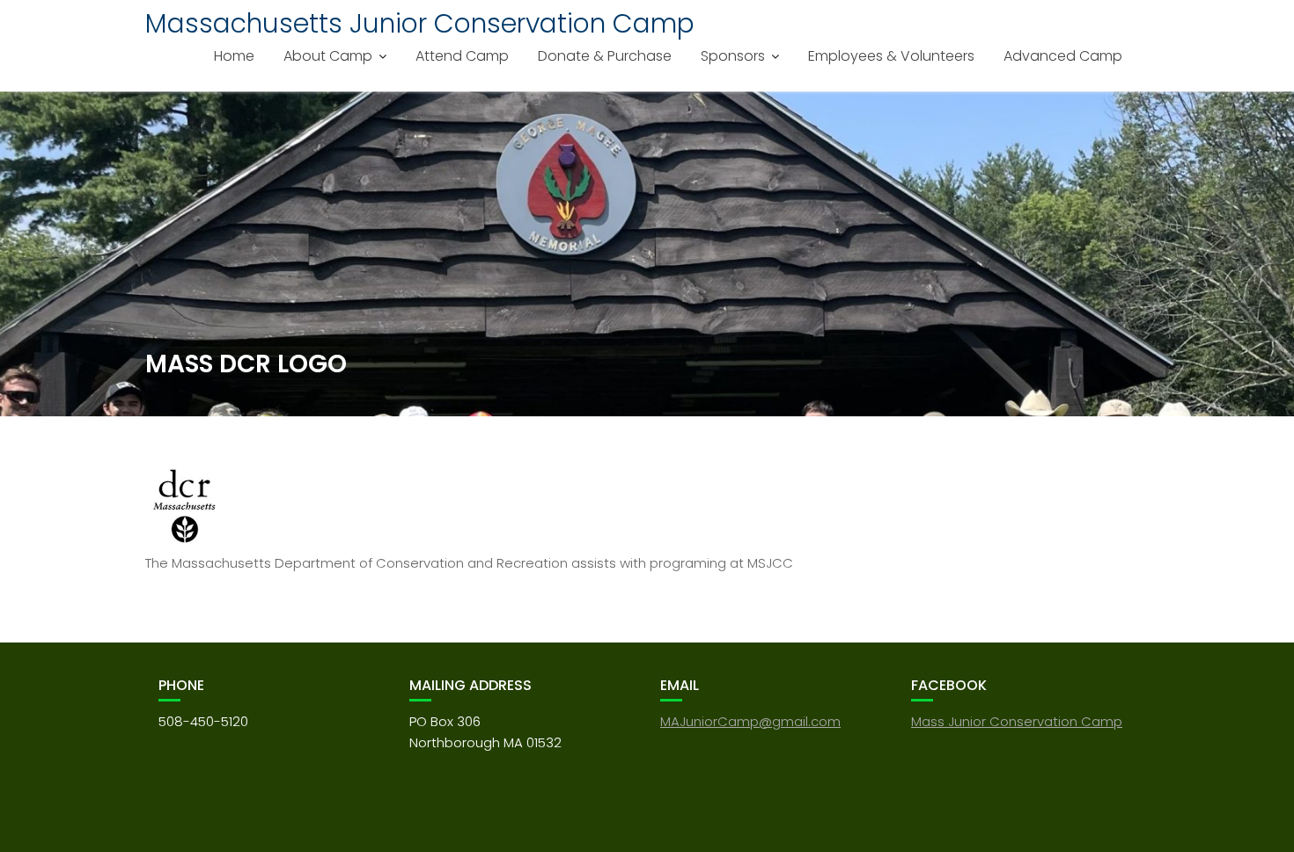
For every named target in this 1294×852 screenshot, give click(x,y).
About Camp (327, 56)
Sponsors (733, 56)
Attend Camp (462, 56)
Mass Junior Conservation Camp (1016, 721)
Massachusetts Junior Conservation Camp (420, 23)
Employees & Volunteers (891, 56)
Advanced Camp (1063, 56)
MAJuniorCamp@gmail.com (750, 721)
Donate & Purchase (605, 56)
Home (234, 56)
